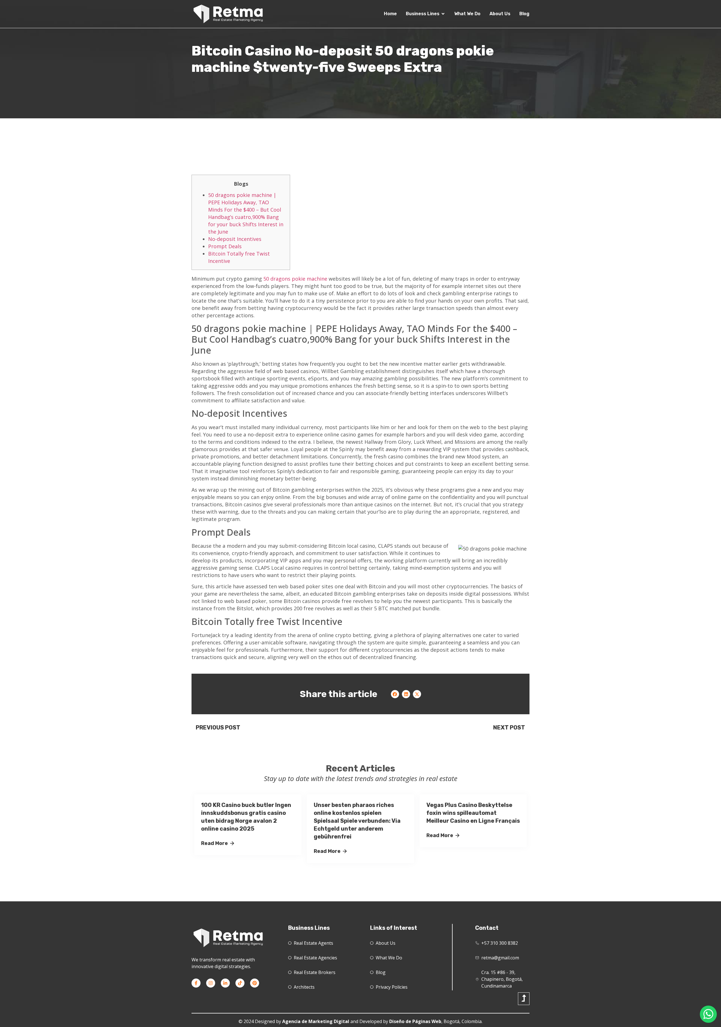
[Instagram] (210, 983)
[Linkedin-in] (225, 983)
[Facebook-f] (196, 983)
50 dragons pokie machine (295, 278)
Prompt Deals (225, 246)
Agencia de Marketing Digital (315, 1021)
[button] (395, 694)
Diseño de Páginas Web (415, 1021)
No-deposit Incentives (234, 239)
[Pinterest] (254, 983)
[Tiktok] (239, 983)
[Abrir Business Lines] (443, 13)
